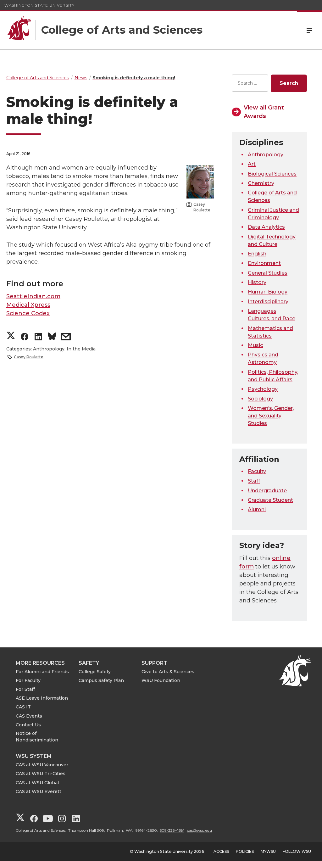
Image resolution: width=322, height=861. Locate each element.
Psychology (263, 389)
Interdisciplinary (268, 302)
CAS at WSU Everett (38, 791)
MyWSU (268, 851)
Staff (254, 481)
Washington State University (39, 5)
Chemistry (261, 183)
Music (255, 345)
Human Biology (267, 292)
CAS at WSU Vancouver (42, 765)
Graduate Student (270, 500)
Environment (264, 263)
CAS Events (29, 716)
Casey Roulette (28, 357)
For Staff (25, 689)
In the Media (81, 349)
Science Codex (28, 313)
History (257, 282)
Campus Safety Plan (101, 680)
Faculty (257, 471)
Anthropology (48, 349)
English (257, 254)
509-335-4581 (172, 830)
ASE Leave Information (42, 698)
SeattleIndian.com (33, 296)
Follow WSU (297, 851)
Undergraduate (267, 491)
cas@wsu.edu (199, 830)
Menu (309, 30)
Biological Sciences (272, 174)
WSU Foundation (161, 680)
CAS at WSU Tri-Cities (40, 773)
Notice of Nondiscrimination (37, 736)
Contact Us (28, 725)
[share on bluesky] (52, 337)
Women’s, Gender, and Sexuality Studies (271, 415)
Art (252, 164)
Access (221, 851)
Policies (245, 851)
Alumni (257, 509)
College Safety (95, 671)
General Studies (267, 273)
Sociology (260, 399)
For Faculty (28, 680)
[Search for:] (250, 83)
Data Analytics (266, 227)
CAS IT (23, 707)
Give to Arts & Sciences (168, 671)
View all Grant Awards (264, 112)
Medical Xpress (28, 304)
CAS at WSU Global (37, 783)
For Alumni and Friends (42, 671)
